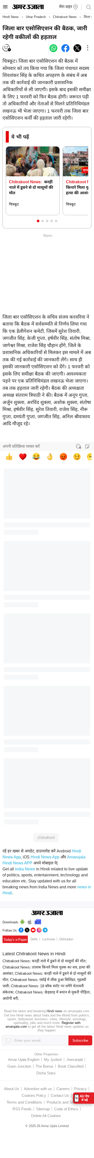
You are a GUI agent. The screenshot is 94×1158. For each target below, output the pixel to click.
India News (25, 869)
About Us (11, 1089)
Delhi (34, 939)
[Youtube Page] (33, 929)
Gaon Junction (19, 1066)
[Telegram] (45, 929)
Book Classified (70, 1066)
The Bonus (44, 1066)
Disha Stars (46, 1073)
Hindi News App (45, 857)
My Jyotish (53, 1059)
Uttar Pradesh (36, 17)
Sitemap (43, 1109)
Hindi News (11, 17)
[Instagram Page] (39, 929)
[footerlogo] (47, 913)
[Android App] (22, 921)
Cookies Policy (34, 1095)
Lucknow (48, 939)
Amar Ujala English (23, 1059)
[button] (38, 221)
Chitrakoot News (65, 17)
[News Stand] (38, 921)
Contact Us (60, 1095)
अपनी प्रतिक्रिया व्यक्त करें (21, 446)
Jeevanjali (74, 1059)
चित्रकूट (14, 204)
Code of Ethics (66, 1109)
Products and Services (65, 1102)
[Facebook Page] (21, 929)
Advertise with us (38, 1089)
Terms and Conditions (24, 1102)
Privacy (80, 1089)
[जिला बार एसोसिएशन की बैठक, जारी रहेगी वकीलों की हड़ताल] (53, 48)
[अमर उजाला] (28, 8)
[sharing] (87, 48)
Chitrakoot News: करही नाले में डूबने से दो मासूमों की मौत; (44, 961)
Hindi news (54, 1011)
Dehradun (66, 939)
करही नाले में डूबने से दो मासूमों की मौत (31, 187)
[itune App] (30, 921)
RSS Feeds (22, 1109)
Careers (63, 1089)
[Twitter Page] (27, 929)
